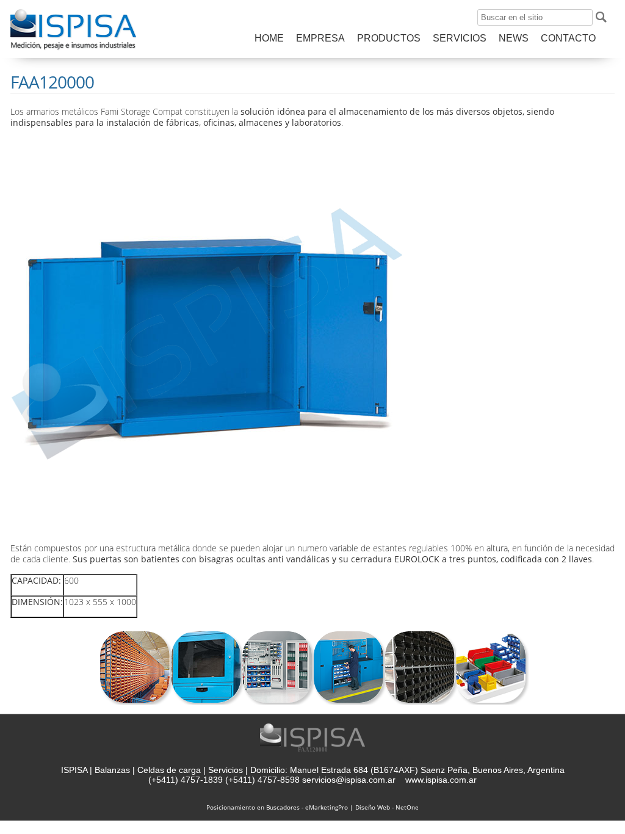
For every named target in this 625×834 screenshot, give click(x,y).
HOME (269, 38)
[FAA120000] (73, 49)
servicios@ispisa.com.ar (349, 780)
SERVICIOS (459, 38)
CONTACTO (568, 38)
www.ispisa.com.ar (441, 780)
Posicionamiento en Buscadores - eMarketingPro (277, 807)
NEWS (514, 38)
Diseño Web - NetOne (387, 807)
